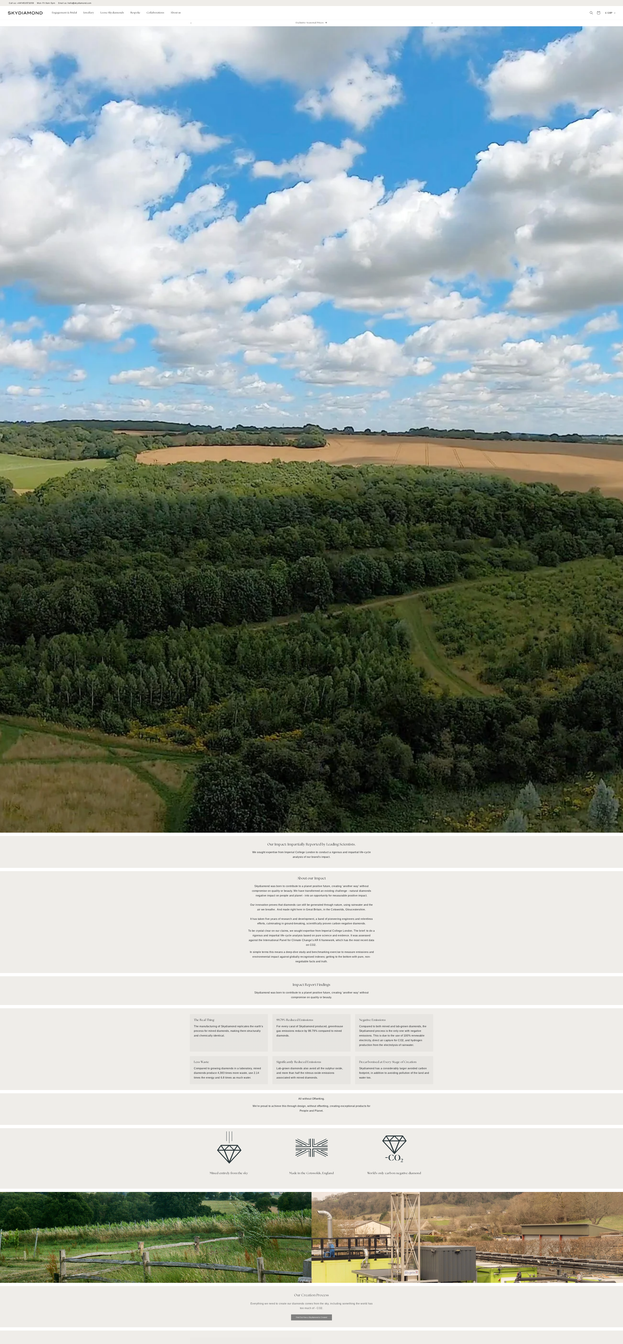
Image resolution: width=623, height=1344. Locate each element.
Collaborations (155, 13)
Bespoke (135, 13)
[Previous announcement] (191, 23)
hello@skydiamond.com (79, 3)
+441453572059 (25, 3)
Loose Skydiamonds (112, 13)
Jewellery (88, 13)
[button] (65, 13)
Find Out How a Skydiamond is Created (311, 1316)
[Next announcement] (432, 23)
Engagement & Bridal (64, 13)
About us (176, 13)
